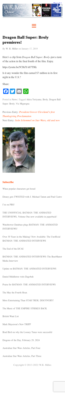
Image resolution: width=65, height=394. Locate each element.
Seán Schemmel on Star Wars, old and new (37, 120)
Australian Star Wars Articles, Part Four (21, 348)
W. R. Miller (12, 48)
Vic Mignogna (22, 103)
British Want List (10, 316)
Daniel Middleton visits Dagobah (18, 276)
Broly (45, 99)
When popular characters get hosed (18, 188)
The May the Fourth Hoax (14, 292)
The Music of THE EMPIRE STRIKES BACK (24, 308)
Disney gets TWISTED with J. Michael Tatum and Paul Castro (32, 196)
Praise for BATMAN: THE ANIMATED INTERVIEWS (29, 284)
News (14, 99)
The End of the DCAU (13, 248)
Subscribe (8, 182)
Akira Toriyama (33, 99)
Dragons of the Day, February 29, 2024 (21, 340)
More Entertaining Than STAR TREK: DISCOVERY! (28, 300)
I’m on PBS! (8, 204)
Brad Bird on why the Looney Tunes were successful (27, 332)
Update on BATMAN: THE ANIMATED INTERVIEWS (29, 268)
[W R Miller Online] (32, 17)
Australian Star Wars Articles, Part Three (21, 356)
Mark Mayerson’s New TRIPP (16, 324)
